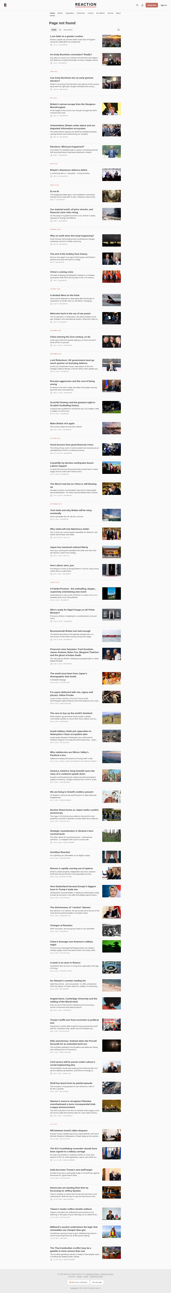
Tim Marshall (68, 1116)
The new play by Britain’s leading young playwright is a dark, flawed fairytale (74, 659)
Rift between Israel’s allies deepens (69, 1130)
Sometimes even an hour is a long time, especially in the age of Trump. (74, 967)
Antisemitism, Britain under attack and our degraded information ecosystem (72, 127)
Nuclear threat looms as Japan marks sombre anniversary (74, 811)
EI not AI (54, 191)
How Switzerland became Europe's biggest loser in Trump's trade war (73, 888)
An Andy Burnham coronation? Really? (71, 54)
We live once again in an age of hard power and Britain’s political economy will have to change (72, 258)
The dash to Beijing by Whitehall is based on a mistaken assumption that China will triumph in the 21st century (72, 276)
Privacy (79, 1276)
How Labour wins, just (62, 565)
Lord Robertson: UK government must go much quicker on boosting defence (72, 361)
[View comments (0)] (68, 47)
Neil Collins (64, 1091)
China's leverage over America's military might (71, 943)
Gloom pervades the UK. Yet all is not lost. (67, 516)
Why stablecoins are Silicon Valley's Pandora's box (69, 753)
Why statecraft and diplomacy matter (69, 529)
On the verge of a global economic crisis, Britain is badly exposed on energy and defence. (72, 216)
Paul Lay (67, 537)
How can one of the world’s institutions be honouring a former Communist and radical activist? (72, 1006)
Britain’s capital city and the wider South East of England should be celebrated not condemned (72, 40)
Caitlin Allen (65, 682)
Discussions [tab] (68, 30)
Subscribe (152, 5)
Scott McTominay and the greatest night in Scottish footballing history (72, 404)
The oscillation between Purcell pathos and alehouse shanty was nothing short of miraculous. (74, 1048)
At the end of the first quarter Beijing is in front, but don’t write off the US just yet (73, 341)
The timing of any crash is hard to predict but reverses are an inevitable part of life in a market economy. (74, 449)
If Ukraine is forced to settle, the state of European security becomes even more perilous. (73, 388)
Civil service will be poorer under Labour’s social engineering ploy (72, 1063)
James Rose (64, 721)
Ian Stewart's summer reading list (68, 980)
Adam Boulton (65, 916)
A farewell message (58, 680)
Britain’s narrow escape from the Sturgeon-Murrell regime (73, 105)
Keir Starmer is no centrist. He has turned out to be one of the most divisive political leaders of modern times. (74, 911)
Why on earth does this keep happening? (72, 235)
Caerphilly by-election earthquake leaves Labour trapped (72, 464)
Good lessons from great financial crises (71, 444)
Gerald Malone (65, 703)
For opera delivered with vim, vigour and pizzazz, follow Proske (71, 693)
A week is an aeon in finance (65, 962)
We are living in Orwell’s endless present (71, 792)
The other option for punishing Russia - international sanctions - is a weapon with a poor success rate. (71, 838)
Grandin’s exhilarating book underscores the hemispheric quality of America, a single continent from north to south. (73, 778)
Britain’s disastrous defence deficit (68, 170)
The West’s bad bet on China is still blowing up (73, 485)
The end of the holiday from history (68, 254)
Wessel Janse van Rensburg (70, 761)
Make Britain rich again (62, 423)
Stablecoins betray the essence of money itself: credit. (71, 758)
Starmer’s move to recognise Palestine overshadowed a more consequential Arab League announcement (72, 1104)
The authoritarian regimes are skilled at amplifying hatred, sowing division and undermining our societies (73, 132)
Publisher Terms (107, 1274)
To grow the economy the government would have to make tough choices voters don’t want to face (74, 470)
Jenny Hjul (67, 1073)
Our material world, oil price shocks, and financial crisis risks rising (71, 211)
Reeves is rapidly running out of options (71, 868)
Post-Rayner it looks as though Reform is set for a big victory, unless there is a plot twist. (74, 569)
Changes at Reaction (61, 925)
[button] (52, 13)
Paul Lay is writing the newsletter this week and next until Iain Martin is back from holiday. (73, 551)
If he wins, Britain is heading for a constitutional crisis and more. (73, 617)
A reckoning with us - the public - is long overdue (69, 173)
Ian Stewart (64, 989)
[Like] (51, 706)
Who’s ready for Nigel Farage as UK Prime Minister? (72, 611)
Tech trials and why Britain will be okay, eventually (71, 512)
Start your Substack (79, 1282)
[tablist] (62, 29)
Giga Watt (63, 1238)
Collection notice (96, 1276)
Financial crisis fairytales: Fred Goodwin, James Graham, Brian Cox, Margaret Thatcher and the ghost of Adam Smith (74, 652)
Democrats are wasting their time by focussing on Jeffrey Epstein (69, 1189)
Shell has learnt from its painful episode (71, 1083)
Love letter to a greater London (66, 36)
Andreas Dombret (90, 761)
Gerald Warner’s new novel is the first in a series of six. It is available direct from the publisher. (73, 596)
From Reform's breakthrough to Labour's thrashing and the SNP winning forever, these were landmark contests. (74, 151)
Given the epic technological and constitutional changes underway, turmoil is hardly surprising (72, 240)
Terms (86, 1276)
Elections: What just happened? (67, 146)
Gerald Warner (68, 842)
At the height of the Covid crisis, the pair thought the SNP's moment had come (73, 111)
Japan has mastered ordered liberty (69, 547)
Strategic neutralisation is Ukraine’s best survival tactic (71, 832)
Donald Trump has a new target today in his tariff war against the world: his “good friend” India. (74, 1174)
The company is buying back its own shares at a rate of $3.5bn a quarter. (72, 1087)
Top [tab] (60, 30)
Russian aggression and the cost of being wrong (72, 382)
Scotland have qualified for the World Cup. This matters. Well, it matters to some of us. (74, 409)
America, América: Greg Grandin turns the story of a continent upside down (72, 772)
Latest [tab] (54, 30)
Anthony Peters (66, 877)
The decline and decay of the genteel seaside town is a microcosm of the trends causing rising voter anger (71, 635)
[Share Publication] (142, 5)
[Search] (137, 5)
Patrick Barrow (65, 800)
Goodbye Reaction (60, 852)
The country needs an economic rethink (66, 426)
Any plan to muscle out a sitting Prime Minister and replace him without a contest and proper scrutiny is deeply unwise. (74, 59)
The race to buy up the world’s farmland (71, 713)
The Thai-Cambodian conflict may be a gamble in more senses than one (70, 1249)
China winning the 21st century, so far (70, 337)
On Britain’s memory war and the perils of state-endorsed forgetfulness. (73, 796)
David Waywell (65, 858)
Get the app (97, 1282)
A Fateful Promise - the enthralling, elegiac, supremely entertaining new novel (73, 590)
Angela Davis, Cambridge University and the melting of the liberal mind (73, 1000)
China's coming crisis (61, 272)
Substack (73, 1288)
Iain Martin (63, 45)
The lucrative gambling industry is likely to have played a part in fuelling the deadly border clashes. (74, 1255)
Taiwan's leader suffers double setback (71, 1209)
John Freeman (65, 782)
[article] (85, 42)
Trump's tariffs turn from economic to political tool (74, 1021)
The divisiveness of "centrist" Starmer (70, 907)
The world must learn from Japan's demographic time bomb (68, 675)
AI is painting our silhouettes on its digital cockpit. (70, 855)
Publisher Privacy (92, 1274)
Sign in (164, 5)
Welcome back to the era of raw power (70, 313)
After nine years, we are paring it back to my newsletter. (72, 928)
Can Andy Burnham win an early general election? (71, 79)
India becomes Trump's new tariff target (71, 1170)
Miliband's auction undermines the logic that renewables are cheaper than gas (73, 1228)
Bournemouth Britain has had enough (70, 631)
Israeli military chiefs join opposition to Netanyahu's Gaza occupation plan (70, 732)
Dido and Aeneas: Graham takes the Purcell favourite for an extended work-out (73, 1042)
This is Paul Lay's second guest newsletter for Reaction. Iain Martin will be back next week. (74, 533)
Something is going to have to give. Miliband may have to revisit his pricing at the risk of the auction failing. (73, 1234)
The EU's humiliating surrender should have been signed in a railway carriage (73, 1150)
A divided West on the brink (64, 295)
